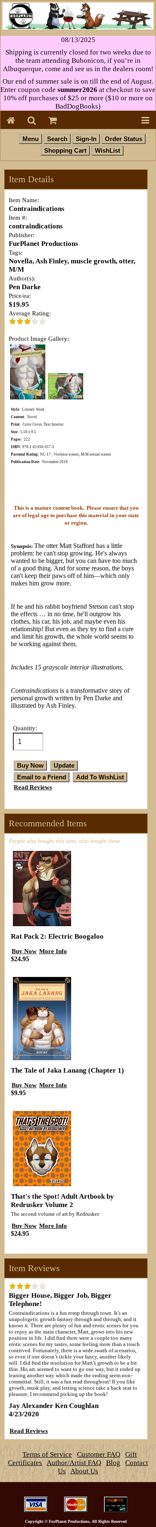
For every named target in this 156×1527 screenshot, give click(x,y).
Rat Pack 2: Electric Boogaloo (57, 936)
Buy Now (24, 950)
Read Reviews (33, 787)
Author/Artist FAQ (74, 1463)
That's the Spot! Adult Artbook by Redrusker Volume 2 (62, 1200)
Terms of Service (47, 1454)
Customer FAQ (98, 1454)
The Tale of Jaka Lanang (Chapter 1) (67, 1070)
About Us (84, 1471)
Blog (113, 1463)
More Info (53, 950)
